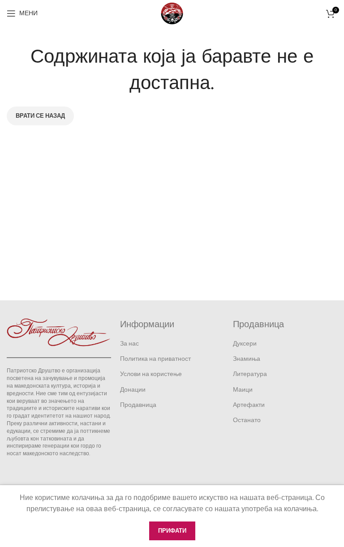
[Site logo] (172, 13)
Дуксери (245, 343)
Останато (247, 420)
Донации (133, 389)
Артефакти (249, 405)
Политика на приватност (155, 359)
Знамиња (246, 359)
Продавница (138, 405)
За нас (129, 343)
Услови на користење (151, 374)
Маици (243, 389)
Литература (250, 374)
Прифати (172, 530)
